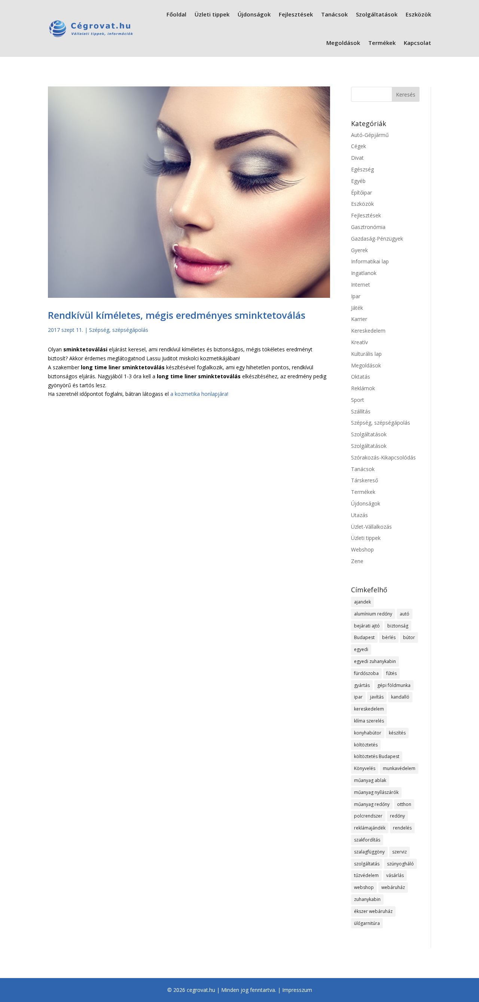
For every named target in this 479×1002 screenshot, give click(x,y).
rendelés (402, 828)
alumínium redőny (373, 614)
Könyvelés (364, 768)
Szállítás (360, 411)
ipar (358, 697)
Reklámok (363, 388)
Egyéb (358, 180)
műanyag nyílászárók (376, 792)
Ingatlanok (363, 273)
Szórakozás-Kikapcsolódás (383, 457)
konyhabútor (367, 733)
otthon (404, 804)
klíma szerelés (369, 721)
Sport (357, 399)
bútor (409, 637)
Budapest (364, 637)
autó (404, 614)
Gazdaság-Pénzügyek (377, 238)
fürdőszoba (366, 673)
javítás (377, 697)
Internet (360, 284)
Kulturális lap (366, 353)
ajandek (362, 602)
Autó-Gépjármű (370, 134)
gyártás (362, 685)
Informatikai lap (370, 261)
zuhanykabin (367, 899)
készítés (397, 733)
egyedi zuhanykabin (375, 661)
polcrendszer (368, 816)
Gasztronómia (368, 226)
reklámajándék (369, 828)
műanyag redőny (372, 804)
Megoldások (343, 42)
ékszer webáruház (373, 911)
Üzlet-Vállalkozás (371, 526)
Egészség (362, 169)
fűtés (391, 673)
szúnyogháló (400, 864)
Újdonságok (254, 14)
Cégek (358, 146)
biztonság (397, 626)
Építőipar (361, 192)
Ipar (355, 296)
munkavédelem (399, 768)
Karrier (359, 319)
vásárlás (395, 875)
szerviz (399, 852)
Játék (357, 307)
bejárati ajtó (367, 626)
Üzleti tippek (212, 14)
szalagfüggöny (369, 852)
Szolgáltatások (376, 14)
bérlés (389, 637)
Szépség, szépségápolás (118, 329)
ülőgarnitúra (367, 923)
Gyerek (359, 250)
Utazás (359, 515)
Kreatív (359, 342)
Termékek (382, 42)
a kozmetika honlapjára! (199, 393)
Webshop (362, 549)
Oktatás (360, 376)
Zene (357, 561)
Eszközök (418, 14)
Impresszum (297, 989)
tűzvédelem (366, 875)
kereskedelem (369, 709)
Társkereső (364, 480)
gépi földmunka (394, 685)
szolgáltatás (366, 864)
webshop (364, 887)
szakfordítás (367, 840)
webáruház (393, 887)
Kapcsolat (417, 42)
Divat (357, 157)
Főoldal (176, 14)
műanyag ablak (370, 780)
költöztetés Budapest (376, 756)
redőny (397, 816)
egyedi (361, 649)
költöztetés (366, 745)
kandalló (400, 697)
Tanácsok (334, 14)
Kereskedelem (368, 330)
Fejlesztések (296, 14)
